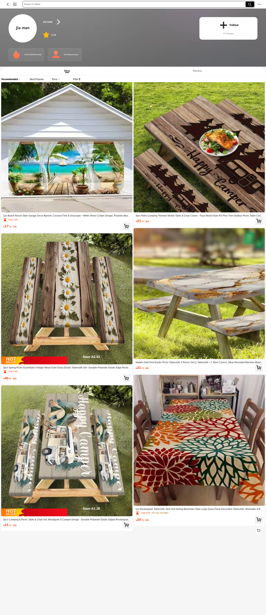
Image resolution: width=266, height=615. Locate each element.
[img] (66, 360)
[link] (23, 28)
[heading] (117, 22)
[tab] (65, 71)
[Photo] (16, 54)
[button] (7, 4)
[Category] (14, 4)
